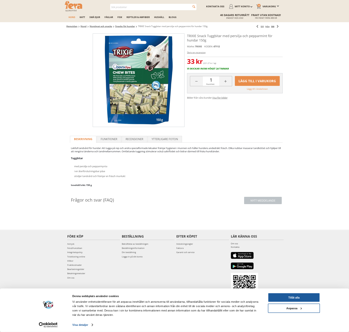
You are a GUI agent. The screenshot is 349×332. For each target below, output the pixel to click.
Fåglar (109, 17)
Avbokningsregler (184, 243)
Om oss (70, 277)
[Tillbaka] (257, 26)
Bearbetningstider (75, 269)
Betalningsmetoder (76, 273)
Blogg (172, 17)
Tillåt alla (294, 297)
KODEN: (208, 46)
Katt (82, 17)
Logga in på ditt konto (132, 256)
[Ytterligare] (277, 26)
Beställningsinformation (133, 248)
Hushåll (159, 17)
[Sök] (194, 6)
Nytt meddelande (262, 200)
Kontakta (235, 247)
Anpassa (291, 308)
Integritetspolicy (75, 252)
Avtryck (70, 243)
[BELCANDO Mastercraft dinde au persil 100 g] (138, 80)
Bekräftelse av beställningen (135, 243)
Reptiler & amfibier (138, 17)
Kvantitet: (210, 84)
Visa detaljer (80, 324)
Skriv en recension (196, 52)
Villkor (70, 260)
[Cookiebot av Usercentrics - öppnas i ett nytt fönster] (48, 325)
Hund (72, 17)
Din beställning (129, 252)
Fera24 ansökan (74, 248)
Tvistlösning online (76, 256)
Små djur (94, 17)
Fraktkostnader (74, 265)
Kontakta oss (215, 6)
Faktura (180, 248)
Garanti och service (185, 252)
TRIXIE (198, 46)
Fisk (119, 17)
